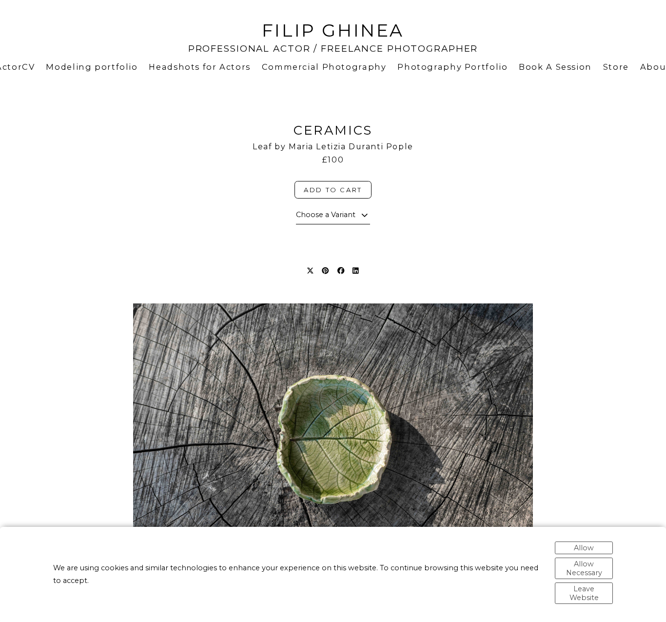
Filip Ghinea (333, 30)
